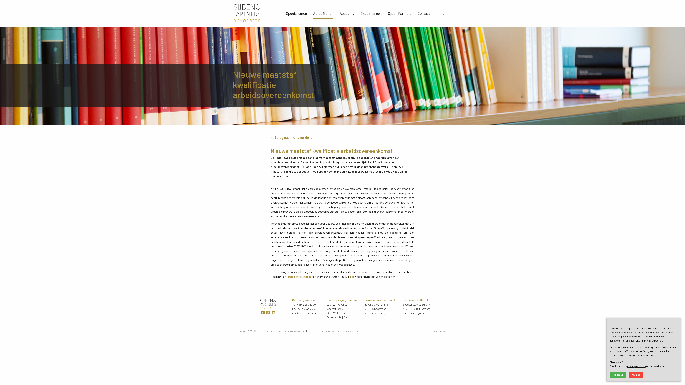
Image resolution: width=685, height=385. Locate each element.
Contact (424, 13)
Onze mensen (371, 13)
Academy (347, 13)
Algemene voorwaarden (292, 330)
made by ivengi (441, 330)
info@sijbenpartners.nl (298, 276)
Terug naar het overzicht (293, 137)
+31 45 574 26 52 (307, 308)
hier (352, 276)
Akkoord (618, 374)
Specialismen (296, 13)
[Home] (257, 13)
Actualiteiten (323, 13)
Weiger (636, 374)
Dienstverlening (351, 330)
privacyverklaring (636, 366)
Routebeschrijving (337, 317)
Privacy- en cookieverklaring (324, 330)
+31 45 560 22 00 (306, 304)
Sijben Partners (399, 13)
